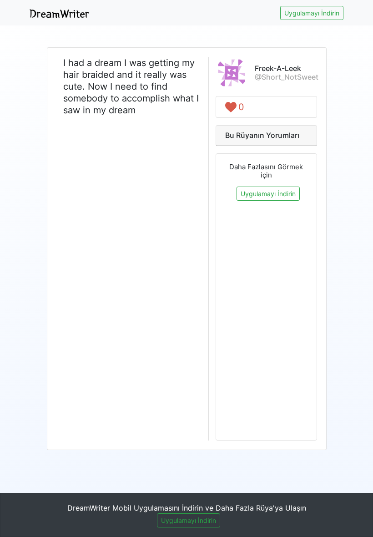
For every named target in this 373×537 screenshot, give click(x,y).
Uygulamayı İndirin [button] (311, 13)
